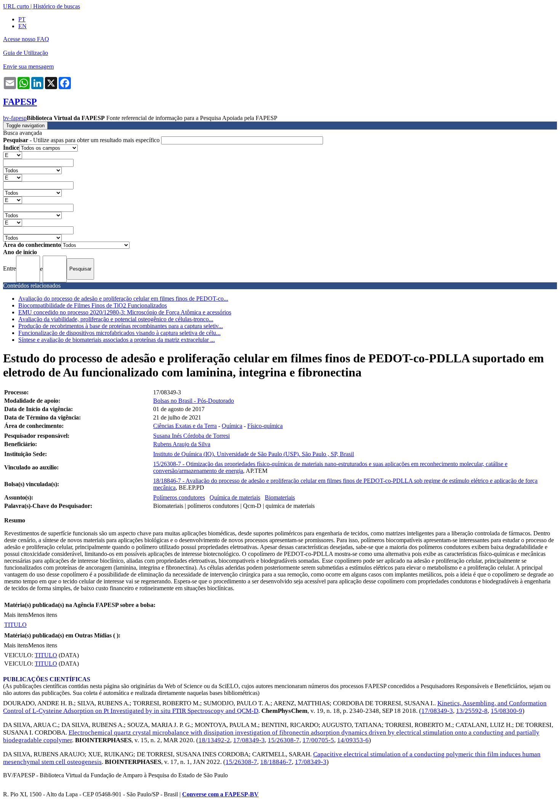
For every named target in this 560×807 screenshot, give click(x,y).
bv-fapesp (15, 118)
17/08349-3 (437, 710)
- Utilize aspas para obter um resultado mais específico (82, 140)
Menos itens (42, 615)
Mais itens (16, 615)
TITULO (15, 624)
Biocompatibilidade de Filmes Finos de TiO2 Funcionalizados (92, 305)
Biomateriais (280, 497)
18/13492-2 (214, 740)
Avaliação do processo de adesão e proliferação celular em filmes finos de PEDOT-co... (123, 298)
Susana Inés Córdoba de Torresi (191, 435)
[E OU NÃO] (12, 155)
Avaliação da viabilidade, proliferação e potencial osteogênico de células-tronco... (115, 319)
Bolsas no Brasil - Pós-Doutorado (193, 400)
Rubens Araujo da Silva (181, 444)
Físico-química (265, 426)
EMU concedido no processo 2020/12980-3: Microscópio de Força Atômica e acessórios (124, 312)
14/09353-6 (353, 740)
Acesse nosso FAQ (26, 39)
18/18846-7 (276, 761)
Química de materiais (235, 497)
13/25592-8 (472, 710)
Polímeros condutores (179, 497)
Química (232, 426)
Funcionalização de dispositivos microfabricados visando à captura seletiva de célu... (119, 333)
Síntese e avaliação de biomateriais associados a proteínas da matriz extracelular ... (116, 339)
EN (22, 26)
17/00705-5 (318, 740)
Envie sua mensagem (28, 66)
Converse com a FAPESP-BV (220, 794)
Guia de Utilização (25, 53)
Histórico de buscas (56, 6)
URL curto (16, 6)
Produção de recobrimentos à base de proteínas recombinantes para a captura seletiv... (120, 326)
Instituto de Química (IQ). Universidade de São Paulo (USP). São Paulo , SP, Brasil (253, 454)
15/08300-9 (506, 710)
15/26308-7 (283, 740)
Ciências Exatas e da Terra (185, 426)
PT (22, 19)
